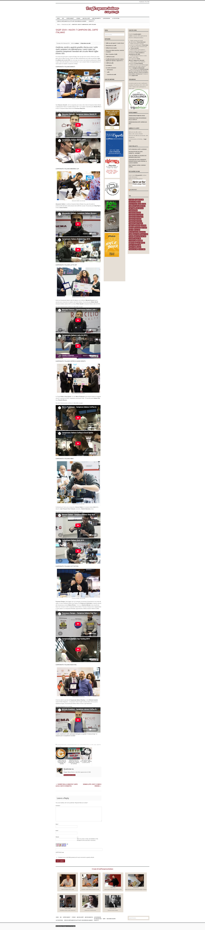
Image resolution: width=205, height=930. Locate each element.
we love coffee (141, 249)
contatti (91, 21)
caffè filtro (142, 206)
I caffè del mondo (110, 56)
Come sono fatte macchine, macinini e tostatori (115, 51)
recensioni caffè (132, 240)
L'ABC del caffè (109, 63)
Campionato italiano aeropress (136, 217)
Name (57, 824)
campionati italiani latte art (84, 744)
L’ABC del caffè (86, 18)
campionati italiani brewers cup (73, 744)
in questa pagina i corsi (135, 35)
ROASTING (139, 240)
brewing (144, 204)
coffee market (70, 18)
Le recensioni (106, 18)
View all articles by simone (69, 775)
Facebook (141, 1)
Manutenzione (142, 232)
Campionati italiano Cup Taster (136, 214)
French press (137, 227)
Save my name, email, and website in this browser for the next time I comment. (87, 839)
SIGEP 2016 (131, 243)
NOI (63, 18)
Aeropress (131, 199)
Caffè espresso (135, 206)
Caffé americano (139, 208)
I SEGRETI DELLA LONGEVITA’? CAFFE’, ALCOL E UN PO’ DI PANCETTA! (67, 785)
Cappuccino (131, 225)
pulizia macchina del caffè (140, 236)
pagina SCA (135, 75)
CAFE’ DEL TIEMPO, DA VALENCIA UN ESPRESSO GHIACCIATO (137, 156)
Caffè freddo (132, 208)
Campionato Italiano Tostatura (136, 223)
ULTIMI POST (133, 189)
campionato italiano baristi (135, 219)
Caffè (130, 206)
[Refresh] (67, 844)
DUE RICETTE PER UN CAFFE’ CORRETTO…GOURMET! (136, 152)
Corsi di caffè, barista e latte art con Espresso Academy (71, 21)
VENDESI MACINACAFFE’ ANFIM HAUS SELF (138, 122)
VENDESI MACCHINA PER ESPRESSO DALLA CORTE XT (137, 118)
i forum (78, 18)
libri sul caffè (137, 230)
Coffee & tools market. (111, 48)
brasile (139, 204)
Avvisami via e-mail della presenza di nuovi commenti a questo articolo (76, 857)
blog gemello (138, 175)
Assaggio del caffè (139, 199)
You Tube (147, 1)
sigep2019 (99, 744)
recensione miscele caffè (135, 238)
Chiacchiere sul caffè (66, 24)
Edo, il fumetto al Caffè (111, 54)
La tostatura (115, 18)
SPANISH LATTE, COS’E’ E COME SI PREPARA (92, 785)
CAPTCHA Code (60, 852)
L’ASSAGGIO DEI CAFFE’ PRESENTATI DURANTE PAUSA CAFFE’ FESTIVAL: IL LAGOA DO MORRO (138, 161)
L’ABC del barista (96, 18)
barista (138, 201)
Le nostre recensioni (111, 67)
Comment (58, 805)
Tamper (143, 243)
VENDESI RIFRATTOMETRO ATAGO (137, 115)
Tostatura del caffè (133, 249)
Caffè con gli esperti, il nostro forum (115, 43)
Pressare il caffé (144, 234)
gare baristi (144, 227)
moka (130, 234)
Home (58, 18)
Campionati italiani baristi (61, 744)
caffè (108, 72)
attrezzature (110, 69)
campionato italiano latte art (135, 221)
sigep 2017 (137, 243)
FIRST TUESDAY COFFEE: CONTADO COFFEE (137, 166)
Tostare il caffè (132, 247)
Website (57, 837)
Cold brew (137, 225)
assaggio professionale (138, 68)
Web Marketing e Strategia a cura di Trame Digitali (65, 926)
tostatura (139, 247)
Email (57, 830)
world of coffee (58, 746)
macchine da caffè (111, 74)
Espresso (131, 227)
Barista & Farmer (133, 204)
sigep (95, 744)
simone (77, 43)
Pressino (131, 236)
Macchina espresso (133, 232)
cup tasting (143, 225)
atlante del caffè (132, 201)
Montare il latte (136, 234)
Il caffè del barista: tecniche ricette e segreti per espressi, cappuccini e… (115, 59)
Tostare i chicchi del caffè (135, 245)
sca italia (91, 744)
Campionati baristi (133, 210)
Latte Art (131, 230)
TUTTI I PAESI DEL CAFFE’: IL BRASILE (138, 149)
